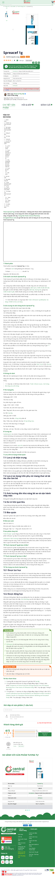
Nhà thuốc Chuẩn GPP (22, 839)
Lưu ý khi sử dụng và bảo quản (7, 142)
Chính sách (33, 829)
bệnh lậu (31, 290)
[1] (48, 345)
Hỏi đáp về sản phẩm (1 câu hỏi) (18, 705)
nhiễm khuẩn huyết (8, 292)
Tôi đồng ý (25, 825)
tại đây (37, 681)
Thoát (30, 825)
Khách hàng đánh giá (13, 724)
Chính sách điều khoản (33, 833)
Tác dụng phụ (7, 136)
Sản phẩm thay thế (7, 180)
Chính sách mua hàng (33, 837)
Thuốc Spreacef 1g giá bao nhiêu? (7, 184)
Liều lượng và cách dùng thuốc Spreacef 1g (7, 129)
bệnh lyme (34, 288)
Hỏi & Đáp (27, 104)
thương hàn (38, 290)
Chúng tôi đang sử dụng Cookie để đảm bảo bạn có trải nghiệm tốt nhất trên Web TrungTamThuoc (27, 822)
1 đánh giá (21, 60)
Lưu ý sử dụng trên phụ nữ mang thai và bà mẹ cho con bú (8, 154)
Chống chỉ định (7, 133)
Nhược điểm (6, 206)
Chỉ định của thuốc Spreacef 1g (7, 124)
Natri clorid (40, 364)
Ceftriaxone (9, 644)
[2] (23, 648)
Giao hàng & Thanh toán (32, 848)
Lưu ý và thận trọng (7, 147)
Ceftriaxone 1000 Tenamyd (10, 538)
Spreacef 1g (40, 783)
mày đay (10, 413)
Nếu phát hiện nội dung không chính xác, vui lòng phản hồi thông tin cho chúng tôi (22, 89)
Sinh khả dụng (25, 599)
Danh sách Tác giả (33, 852)
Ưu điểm (8, 204)
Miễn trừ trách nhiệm (21, 843)
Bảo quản (7, 173)
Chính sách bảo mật (26, 823)
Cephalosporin (7, 434)
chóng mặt (18, 418)
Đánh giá (46, 104)
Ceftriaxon (15, 85)
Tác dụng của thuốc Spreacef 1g (7, 193)
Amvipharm (15, 71)
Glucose (49, 364)
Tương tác (8, 139)
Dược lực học (7, 198)
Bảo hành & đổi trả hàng (33, 845)
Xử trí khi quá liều (7, 170)
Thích (11, 718)
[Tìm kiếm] (52, 5)
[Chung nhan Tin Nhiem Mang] (46, 870)
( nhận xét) (7, 737)
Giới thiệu (20, 834)
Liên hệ (20, 837)
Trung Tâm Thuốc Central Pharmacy (29, 216)
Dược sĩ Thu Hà (19, 94)
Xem (23, 57)
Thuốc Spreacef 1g (8, 212)
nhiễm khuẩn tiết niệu (43, 288)
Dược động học (7, 201)
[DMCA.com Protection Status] (51, 870)
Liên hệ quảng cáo (21, 856)
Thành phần (6, 120)
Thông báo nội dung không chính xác (21, 848)
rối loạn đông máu (29, 421)
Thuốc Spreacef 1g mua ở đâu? (6, 188)
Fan (7, 847)
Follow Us (4, 853)
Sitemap (31, 854)
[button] (26, 810)
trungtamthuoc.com (10, 218)
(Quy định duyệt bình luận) (45, 722)
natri (12, 268)
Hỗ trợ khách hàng (23, 829)
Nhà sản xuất (6, 177)
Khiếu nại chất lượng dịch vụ (21, 852)
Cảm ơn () (21, 746)
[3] (42, 661)
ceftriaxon (40, 798)
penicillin (20, 445)
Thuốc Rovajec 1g (8, 534)
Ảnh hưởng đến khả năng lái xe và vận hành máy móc (7, 163)
